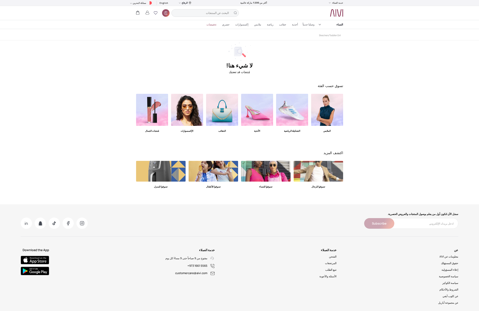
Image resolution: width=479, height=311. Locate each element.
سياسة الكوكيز (450, 283)
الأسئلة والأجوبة (328, 276)
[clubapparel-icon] (166, 13)
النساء (340, 24)
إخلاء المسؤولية (450, 269)
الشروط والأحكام (448, 289)
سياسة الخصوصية (448, 276)
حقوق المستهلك (449, 263)
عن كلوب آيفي (450, 296)
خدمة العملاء (337, 3)
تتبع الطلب (331, 269)
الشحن (333, 256)
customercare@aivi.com (191, 273)
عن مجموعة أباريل (448, 302)
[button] (156, 13)
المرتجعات (331, 263)
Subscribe (379, 223)
